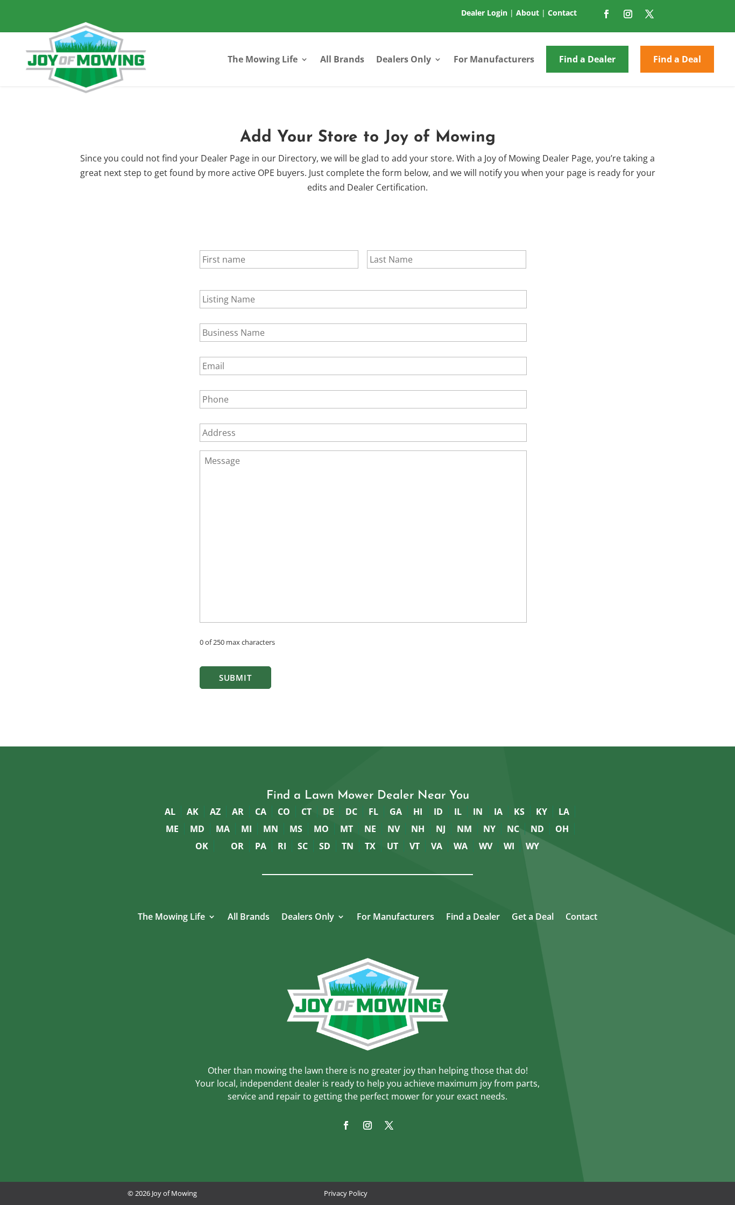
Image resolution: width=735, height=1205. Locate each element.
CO (284, 812)
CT (306, 812)
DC (351, 812)
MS (295, 829)
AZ (215, 812)
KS (519, 812)
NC (513, 829)
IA (498, 812)
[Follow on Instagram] (628, 14)
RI (282, 846)
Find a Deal (677, 59)
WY (532, 846)
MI (246, 829)
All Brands (342, 59)
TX (370, 846)
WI (509, 846)
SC (303, 846)
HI (417, 812)
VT (414, 846)
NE (370, 829)
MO (321, 829)
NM (464, 829)
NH (418, 829)
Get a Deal (533, 917)
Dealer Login (484, 13)
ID (438, 812)
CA (260, 812)
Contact (562, 13)
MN (270, 829)
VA (436, 846)
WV (485, 846)
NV (393, 829)
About (527, 13)
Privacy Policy (345, 1193)
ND (537, 829)
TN (348, 846)
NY (489, 829)
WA (461, 846)
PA (260, 846)
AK (193, 812)
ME (172, 829)
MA (223, 829)
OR (237, 846)
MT (346, 829)
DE (328, 812)
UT (392, 846)
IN (478, 812)
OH (562, 829)
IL (458, 812)
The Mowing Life (263, 59)
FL (373, 812)
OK (201, 846)
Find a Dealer (587, 59)
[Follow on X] (649, 14)
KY (541, 812)
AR (238, 812)
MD (197, 829)
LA (564, 812)
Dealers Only (403, 59)
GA (396, 812)
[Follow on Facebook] (606, 14)
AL (170, 812)
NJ (441, 829)
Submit (235, 677)
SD (324, 846)
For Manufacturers (494, 59)
